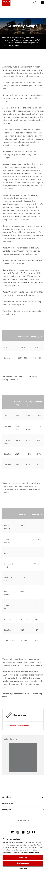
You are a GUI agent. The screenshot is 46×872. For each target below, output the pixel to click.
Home (5, 37)
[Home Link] (23, 820)
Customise (23, 869)
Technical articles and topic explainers (21, 42)
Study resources (27, 37)
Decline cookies (23, 863)
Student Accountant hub (19, 726)
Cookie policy (34, 852)
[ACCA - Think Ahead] (6, 5)
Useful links (7, 803)
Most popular (8, 809)
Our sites (6, 797)
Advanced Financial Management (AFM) (22, 40)
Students (14, 37)
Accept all (23, 858)
